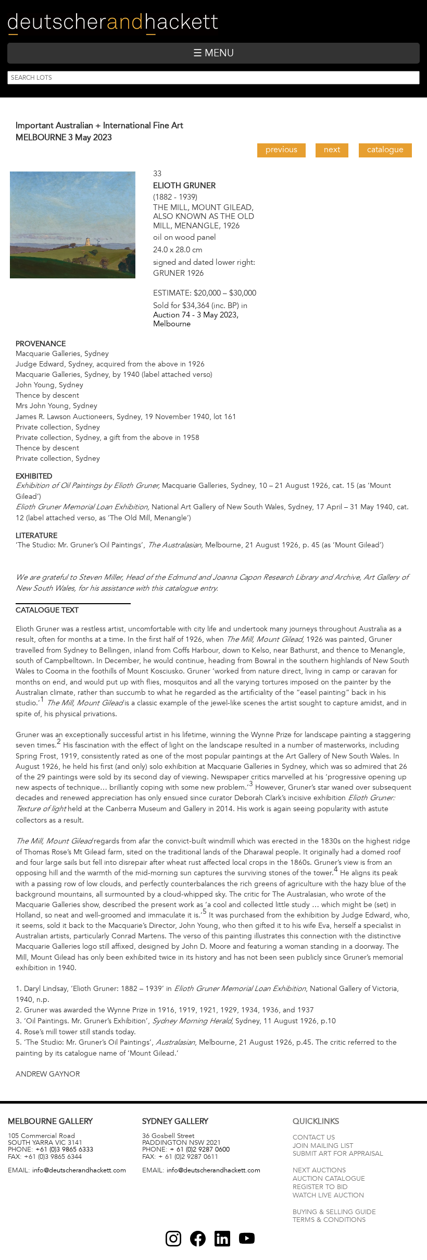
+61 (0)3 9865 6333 (64, 1149)
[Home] (112, 24)
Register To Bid (320, 1187)
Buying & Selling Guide (334, 1212)
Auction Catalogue (329, 1179)
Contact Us (314, 1137)
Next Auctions (319, 1170)
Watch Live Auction (328, 1195)
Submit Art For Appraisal (338, 1153)
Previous (281, 149)
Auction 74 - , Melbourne (195, 319)
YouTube (247, 1238)
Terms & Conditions (329, 1220)
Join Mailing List (323, 1146)
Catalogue (385, 149)
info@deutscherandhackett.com (79, 1170)
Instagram (173, 1238)
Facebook (198, 1238)
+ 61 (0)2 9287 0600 (200, 1149)
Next (332, 149)
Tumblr (222, 1238)
